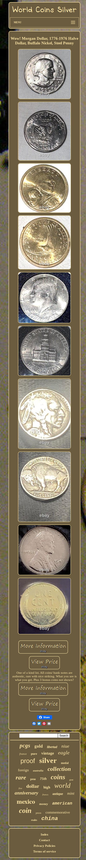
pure (34, 753)
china (49, 818)
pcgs (25, 745)
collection (59, 769)
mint (70, 793)
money (43, 804)
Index (44, 834)
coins (58, 777)
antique (57, 794)
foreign (23, 770)
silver (48, 760)
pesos (38, 812)
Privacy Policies (44, 845)
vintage (47, 753)
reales (34, 820)
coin (25, 810)
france (23, 753)
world (62, 785)
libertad (52, 747)
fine (20, 788)
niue (65, 746)
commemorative (58, 812)
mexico (26, 801)
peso (33, 779)
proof (27, 761)
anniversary (26, 793)
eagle (64, 752)
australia (38, 770)
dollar (32, 785)
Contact (44, 840)
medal (65, 763)
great (71, 780)
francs (45, 794)
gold (38, 746)
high (46, 787)
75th (43, 779)
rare (21, 777)
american (62, 803)
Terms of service (44, 851)
